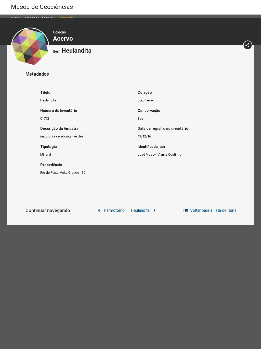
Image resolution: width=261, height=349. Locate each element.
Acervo (63, 38)
